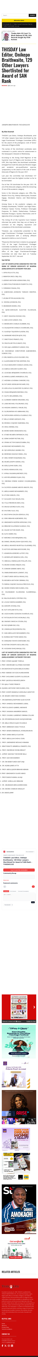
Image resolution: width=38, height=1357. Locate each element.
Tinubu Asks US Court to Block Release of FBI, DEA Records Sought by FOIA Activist (21, 36)
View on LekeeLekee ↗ (30, 851)
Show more (6, 880)
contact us (9, 1342)
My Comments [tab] (13, 891)
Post (33, 902)
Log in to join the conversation (19, 870)
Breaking (5, 85)
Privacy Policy (5, 1327)
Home (3, 1323)
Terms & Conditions (7, 1329)
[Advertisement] (19, 835)
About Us (4, 1325)
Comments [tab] (6, 891)
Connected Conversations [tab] (23, 891)
